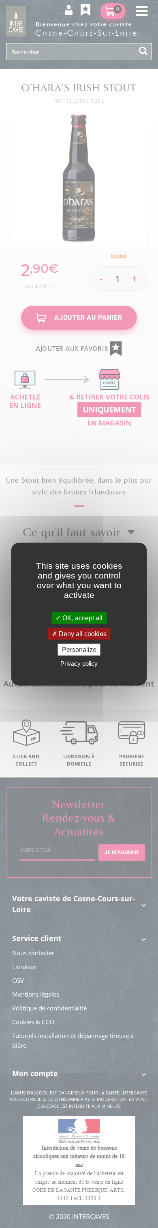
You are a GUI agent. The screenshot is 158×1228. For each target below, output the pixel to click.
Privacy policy (79, 663)
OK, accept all (81, 617)
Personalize (79, 649)
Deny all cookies (82, 633)
